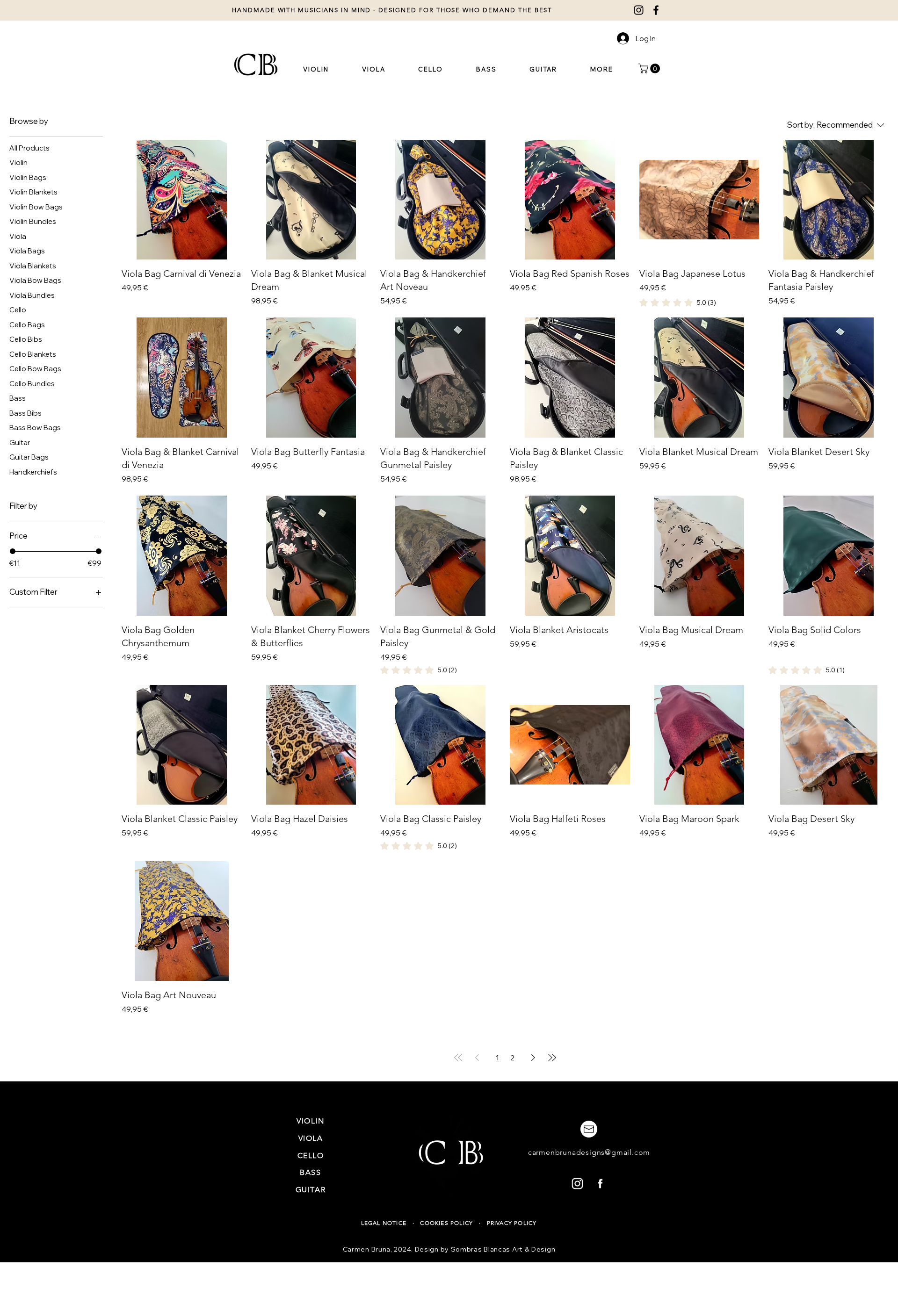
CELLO (310, 1155)
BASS (310, 1172)
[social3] (577, 1183)
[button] (601, 69)
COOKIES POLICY (446, 1222)
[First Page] (458, 1057)
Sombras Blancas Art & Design (503, 1249)
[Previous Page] (477, 1057)
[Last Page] (552, 1057)
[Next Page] (533, 1057)
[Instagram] (638, 10)
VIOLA (310, 1138)
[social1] (600, 1183)
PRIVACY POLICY (512, 1222)
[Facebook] (656, 10)
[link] (677, 302)
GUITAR (311, 1189)
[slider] (12, 551)
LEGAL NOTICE (385, 1222)
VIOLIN (311, 1120)
